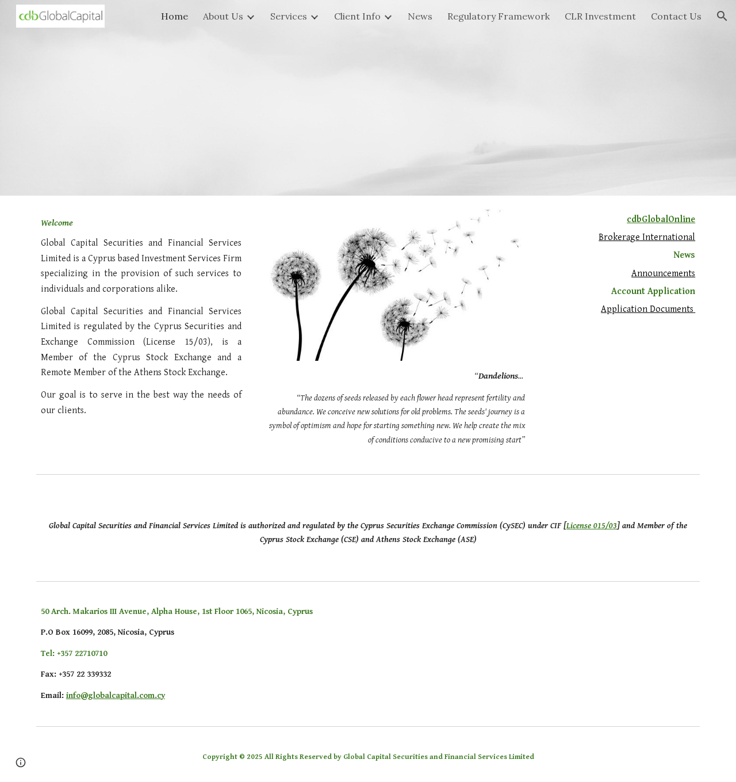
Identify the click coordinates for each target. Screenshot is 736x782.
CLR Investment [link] (600, 16)
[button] (722, 16)
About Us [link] (223, 16)
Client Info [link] (357, 16)
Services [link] (288, 16)
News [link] (420, 16)
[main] (141, 316)
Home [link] (174, 16)
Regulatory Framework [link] (498, 16)
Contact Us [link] (676, 16)
